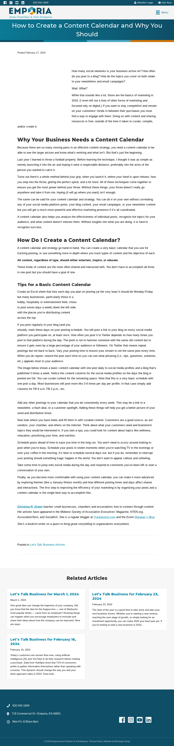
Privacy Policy (95, 741)
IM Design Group (122, 741)
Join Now (166, 2)
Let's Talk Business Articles (47, 544)
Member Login (145, 2)
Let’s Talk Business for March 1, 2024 (44, 594)
